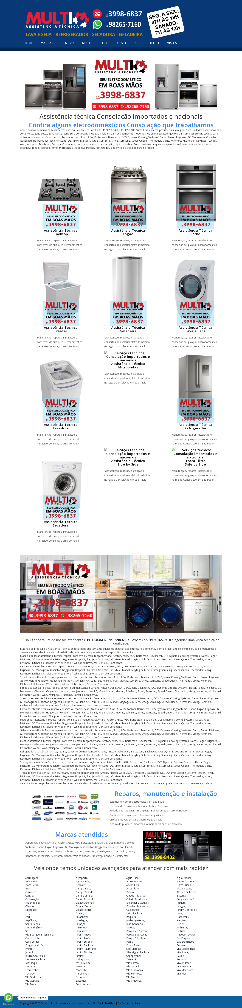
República (30, 920)
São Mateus (133, 948)
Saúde (180, 955)
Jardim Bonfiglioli (186, 909)
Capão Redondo (85, 899)
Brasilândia (47, 934)
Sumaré (181, 945)
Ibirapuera (81, 917)
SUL (137, 43)
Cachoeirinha (32, 938)
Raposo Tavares (186, 934)
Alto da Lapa (184, 888)
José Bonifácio (134, 924)
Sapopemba (133, 955)
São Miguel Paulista (137, 952)
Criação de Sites (131, 1003)
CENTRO (67, 43)
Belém (130, 892)
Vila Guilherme (33, 977)
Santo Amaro (83, 984)
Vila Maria (30, 984)
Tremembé (31, 970)
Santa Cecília (32, 924)
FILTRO (153, 43)
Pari (27, 917)
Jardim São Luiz (85, 952)
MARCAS (47, 43)
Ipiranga (80, 924)
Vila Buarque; (32, 934)
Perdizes (182, 920)
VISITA (172, 43)
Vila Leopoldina (185, 948)
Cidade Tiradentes (136, 899)
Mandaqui (31, 963)
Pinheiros (182, 927)
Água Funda (82, 881)
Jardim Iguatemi (135, 920)
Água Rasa (132, 878)
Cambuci (30, 892)
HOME (28, 43)
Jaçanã (29, 952)
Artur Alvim (132, 888)
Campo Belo (83, 888)
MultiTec (110, 1003)
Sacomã (80, 980)
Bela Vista (31, 881)
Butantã (181, 895)
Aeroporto (82, 878)
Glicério (29, 906)
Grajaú (79, 913)
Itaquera (131, 917)
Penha (130, 941)
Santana (30, 966)
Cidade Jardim (84, 909)
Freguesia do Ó (185, 899)
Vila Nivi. (181, 973)
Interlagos (81, 920)
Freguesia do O (34, 945)
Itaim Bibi (81, 927)
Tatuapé (131, 959)
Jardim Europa (84, 941)
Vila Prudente (133, 980)
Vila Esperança (134, 970)
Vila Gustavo (32, 980)
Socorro (181, 959)
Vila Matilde (132, 977)
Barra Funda (184, 885)
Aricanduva (132, 885)
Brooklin (80, 885)
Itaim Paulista (134, 913)
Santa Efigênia (33, 927)
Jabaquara (81, 931)
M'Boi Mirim (83, 963)
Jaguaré (181, 902)
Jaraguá (181, 906)
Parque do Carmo (136, 931)
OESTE (122, 43)
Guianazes (132, 909)
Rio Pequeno (184, 938)
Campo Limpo (84, 895)
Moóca (130, 927)
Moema (80, 966)
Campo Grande (84, 892)
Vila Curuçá (132, 966)
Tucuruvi (30, 973)
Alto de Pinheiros (186, 892)
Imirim (29, 948)
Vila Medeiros (184, 970)
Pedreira (80, 977)
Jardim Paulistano (86, 948)
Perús (180, 924)
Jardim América (84, 938)
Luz (27, 913)
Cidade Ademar (84, 902)
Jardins (79, 955)
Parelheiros (82, 973)
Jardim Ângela (84, 934)
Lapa (179, 913)
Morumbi (81, 970)
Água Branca (184, 878)
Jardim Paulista (84, 945)
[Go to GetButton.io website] (8, 1004)
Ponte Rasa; (133, 945)
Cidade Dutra (83, 906)
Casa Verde (31, 941)
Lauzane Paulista (35, 959)
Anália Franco (134, 881)
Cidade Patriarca (135, 895)
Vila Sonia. (182, 952)
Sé (26, 931)
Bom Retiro (32, 885)
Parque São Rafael (137, 938)
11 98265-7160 (160, 640)
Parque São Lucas (136, 934)
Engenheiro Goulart (137, 902)
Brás (28, 888)
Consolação (32, 899)
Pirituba (181, 931)
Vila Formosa (133, 973)
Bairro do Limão (186, 881)
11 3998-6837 (119, 640)
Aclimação (31, 878)
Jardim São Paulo (35, 955)
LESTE (104, 43)
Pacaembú (183, 917)
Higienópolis (32, 902)
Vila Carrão (132, 963)
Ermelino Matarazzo (138, 906)
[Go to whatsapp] (8, 997)
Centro (29, 895)
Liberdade (31, 909)
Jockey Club (82, 959)
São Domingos (185, 941)
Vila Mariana (184, 966)
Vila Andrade (184, 963)
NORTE (87, 43)
